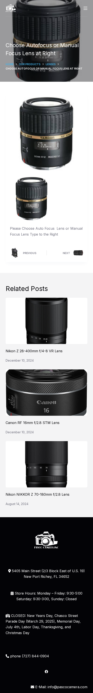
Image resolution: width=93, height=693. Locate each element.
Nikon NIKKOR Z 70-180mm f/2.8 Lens (37, 494)
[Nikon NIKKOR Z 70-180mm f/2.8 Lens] (46, 464)
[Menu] (85, 8)
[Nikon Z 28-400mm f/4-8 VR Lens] (46, 321)
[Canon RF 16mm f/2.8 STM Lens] (46, 392)
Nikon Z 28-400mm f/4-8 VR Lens (34, 351)
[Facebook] (46, 671)
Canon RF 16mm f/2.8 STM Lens (32, 422)
